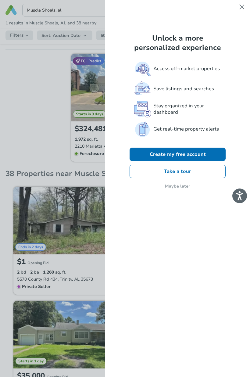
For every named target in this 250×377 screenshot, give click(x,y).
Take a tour (177, 171)
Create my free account (178, 154)
